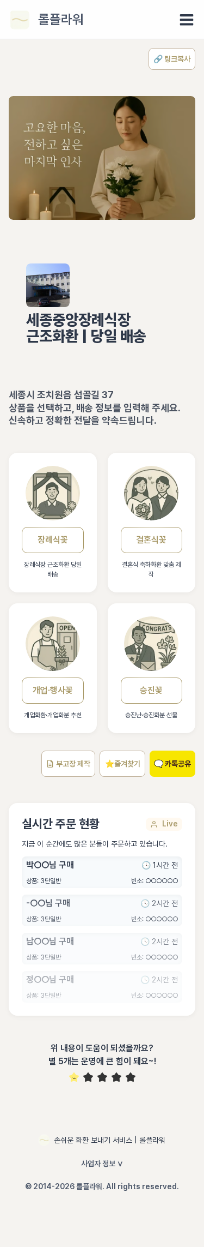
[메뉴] (186, 19)
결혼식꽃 (151, 540)
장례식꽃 (53, 540)
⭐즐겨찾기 (122, 763)
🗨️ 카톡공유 (172, 763)
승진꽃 (151, 690)
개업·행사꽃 (53, 690)
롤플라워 (61, 19)
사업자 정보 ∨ (102, 1163)
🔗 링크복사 (171, 59)
